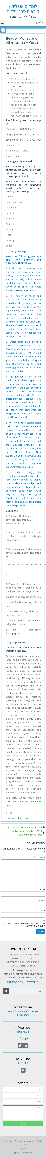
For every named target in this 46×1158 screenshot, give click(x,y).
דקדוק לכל (23, 1038)
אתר (43, 911)
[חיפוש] (6, 991)
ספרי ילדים (23, 1062)
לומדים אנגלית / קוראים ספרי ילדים (23, 8)
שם (42, 890)
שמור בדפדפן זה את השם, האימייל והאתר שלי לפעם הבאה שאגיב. (23, 925)
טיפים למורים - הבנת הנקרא (19, 827)
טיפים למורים (23, 1014)
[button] (2, 23)
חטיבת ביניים (23, 1031)
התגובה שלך (38, 857)
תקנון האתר (23, 1148)
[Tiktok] (20, 1045)
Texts (39, 834)
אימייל (41, 900)
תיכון (23, 1035)
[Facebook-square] (25, 1045)
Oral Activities (18, 831)
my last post (15, 49)
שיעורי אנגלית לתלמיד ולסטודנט (23, 1011)
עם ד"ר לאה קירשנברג (23, 16)
